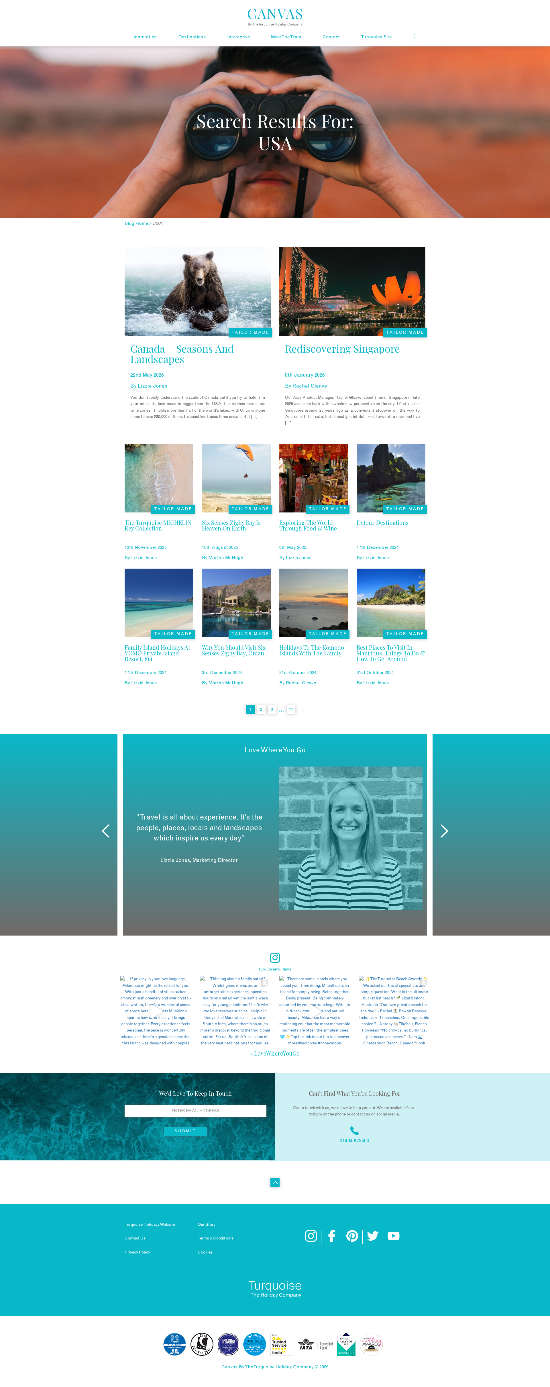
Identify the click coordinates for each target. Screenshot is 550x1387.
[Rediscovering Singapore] (342, 364)
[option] (275, 838)
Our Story (206, 1225)
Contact (331, 37)
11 (291, 710)
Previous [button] (105, 831)
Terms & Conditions (215, 1238)
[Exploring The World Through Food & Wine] (313, 536)
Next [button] (444, 831)
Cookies (205, 1252)
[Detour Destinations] (382, 536)
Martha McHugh (226, 557)
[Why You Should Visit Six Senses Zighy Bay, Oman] (236, 661)
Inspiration (145, 37)
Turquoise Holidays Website (150, 1225)
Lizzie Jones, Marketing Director (199, 860)
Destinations (192, 37)
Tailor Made (250, 333)
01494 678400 (354, 1141)
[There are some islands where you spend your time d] (314, 1011)
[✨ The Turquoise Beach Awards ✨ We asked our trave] (394, 1011)
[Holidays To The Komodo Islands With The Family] (313, 661)
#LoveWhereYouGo (275, 1053)
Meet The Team (286, 37)
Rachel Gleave (309, 386)
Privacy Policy (137, 1252)
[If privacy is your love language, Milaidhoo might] (155, 1011)
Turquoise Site (376, 37)
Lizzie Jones (153, 386)
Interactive (238, 37)
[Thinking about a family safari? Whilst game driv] (235, 1011)
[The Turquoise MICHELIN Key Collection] (159, 536)
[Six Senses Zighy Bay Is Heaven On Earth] (236, 536)
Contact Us (135, 1238)
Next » (302, 709)
